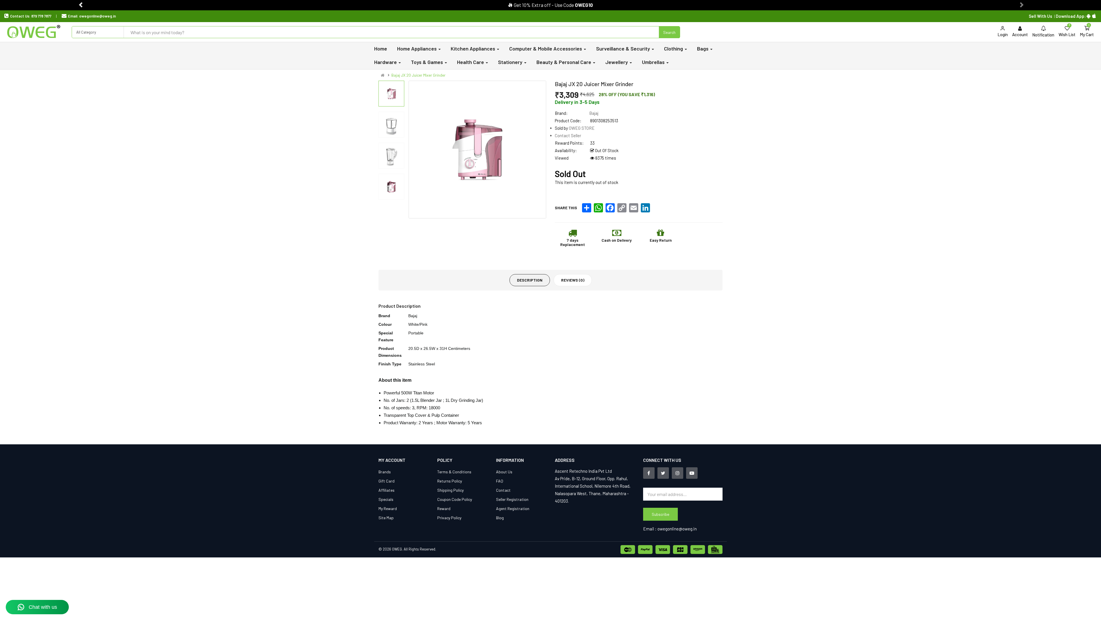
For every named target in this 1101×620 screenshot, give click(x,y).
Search (669, 32)
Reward (443, 508)
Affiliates (386, 490)
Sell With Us (1040, 16)
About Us (504, 471)
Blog (500, 517)
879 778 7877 (41, 16)
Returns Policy (449, 480)
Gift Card (386, 480)
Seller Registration (512, 499)
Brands (384, 471)
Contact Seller (568, 135)
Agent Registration (512, 508)
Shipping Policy (450, 490)
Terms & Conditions (454, 471)
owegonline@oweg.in (97, 16)
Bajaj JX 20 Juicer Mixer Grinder (418, 75)
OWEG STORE (582, 128)
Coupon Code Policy (454, 499)
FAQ (499, 480)
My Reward (387, 508)
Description (529, 280)
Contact (503, 490)
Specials (385, 499)
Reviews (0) (572, 280)
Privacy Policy (449, 517)
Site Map (386, 517)
